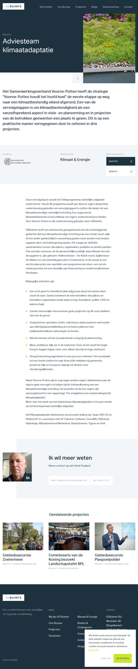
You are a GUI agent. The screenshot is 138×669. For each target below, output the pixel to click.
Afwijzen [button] (106, 658)
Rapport (113, 161)
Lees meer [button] (94, 650)
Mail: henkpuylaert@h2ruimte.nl (69, 480)
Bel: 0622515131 (101, 480)
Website (113, 171)
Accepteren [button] (122, 658)
